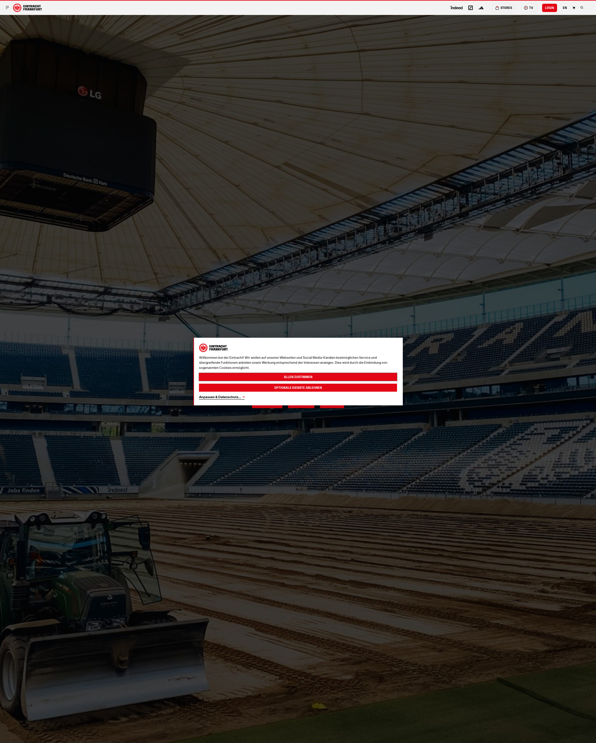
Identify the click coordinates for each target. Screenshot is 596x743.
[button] (582, 7)
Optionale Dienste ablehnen (298, 388)
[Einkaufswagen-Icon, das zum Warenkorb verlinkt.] (574, 8)
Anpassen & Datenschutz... (220, 397)
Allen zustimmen (298, 377)
